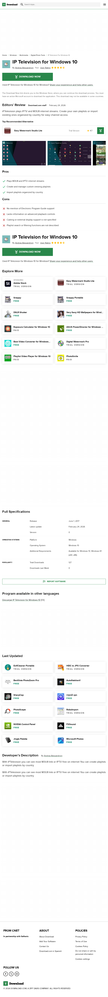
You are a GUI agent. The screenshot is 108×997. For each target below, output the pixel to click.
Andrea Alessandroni (53, 756)
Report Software (56, 581)
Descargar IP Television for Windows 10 (21, 600)
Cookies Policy (81, 946)
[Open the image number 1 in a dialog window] (69, 153)
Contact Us (44, 946)
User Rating (45, 68)
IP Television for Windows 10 (44, 62)
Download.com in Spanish (50, 951)
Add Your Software (47, 941)
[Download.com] (9, 4)
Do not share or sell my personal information (85, 952)
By (22, 68)
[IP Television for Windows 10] (6, 64)
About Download (46, 936)
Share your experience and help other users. (71, 84)
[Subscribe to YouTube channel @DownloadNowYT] (17, 974)
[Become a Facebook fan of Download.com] (5, 974)
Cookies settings (82, 959)
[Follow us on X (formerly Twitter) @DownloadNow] (11, 974)
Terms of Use (81, 941)
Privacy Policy (81, 936)
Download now (30, 76)
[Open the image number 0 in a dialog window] (24, 153)
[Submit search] (22, 4)
